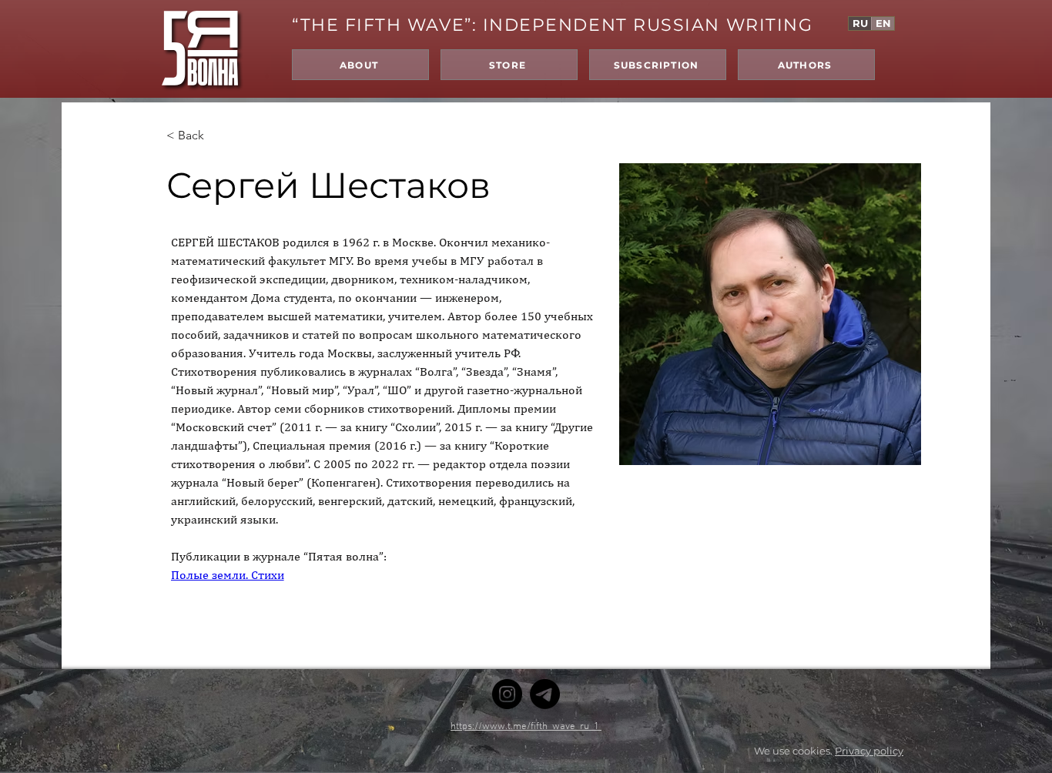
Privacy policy (869, 751)
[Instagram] (507, 694)
